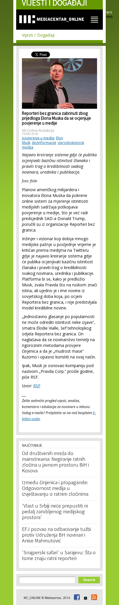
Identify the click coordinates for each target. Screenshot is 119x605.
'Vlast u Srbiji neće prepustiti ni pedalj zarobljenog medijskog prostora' (55, 512)
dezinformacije (44, 142)
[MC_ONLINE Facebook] (76, 597)
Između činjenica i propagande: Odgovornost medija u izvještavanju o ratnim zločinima (55, 488)
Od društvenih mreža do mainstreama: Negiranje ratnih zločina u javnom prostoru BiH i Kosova (55, 462)
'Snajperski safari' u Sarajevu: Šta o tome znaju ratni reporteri (59, 556)
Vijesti (27, 35)
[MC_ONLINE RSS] (93, 597)
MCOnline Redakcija (38, 130)
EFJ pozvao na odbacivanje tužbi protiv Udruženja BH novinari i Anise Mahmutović (56, 535)
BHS (109, 12)
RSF (36, 385)
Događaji (46, 35)
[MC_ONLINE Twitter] (84, 597)
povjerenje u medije (38, 138)
